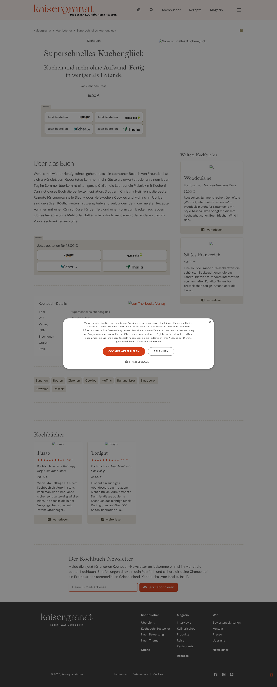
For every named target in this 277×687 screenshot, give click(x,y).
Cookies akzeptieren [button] (124, 351)
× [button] (209, 322)
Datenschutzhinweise (149, 341)
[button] (138, 361)
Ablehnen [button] (161, 351)
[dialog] (138, 343)
